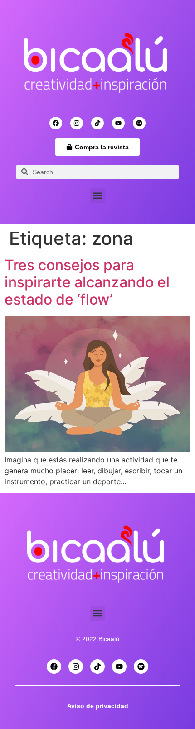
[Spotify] (139, 123)
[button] (97, 195)
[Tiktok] (97, 123)
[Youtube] (118, 123)
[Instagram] (76, 123)
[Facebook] (55, 123)
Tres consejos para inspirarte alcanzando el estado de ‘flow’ (87, 282)
